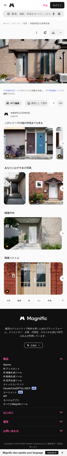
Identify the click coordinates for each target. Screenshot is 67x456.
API (5, 396)
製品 (5, 359)
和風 (50, 300)
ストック (16, 23)
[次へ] (54, 103)
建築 (19, 300)
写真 (25, 23)
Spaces (7, 364)
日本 (9, 300)
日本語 (33, 345)
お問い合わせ (11, 431)
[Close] (62, 453)
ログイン (57, 5)
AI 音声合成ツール (12, 380)
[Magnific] (33, 319)
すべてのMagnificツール (15, 404)
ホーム (6, 23)
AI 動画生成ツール (12, 376)
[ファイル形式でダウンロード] (60, 32)
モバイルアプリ (11, 400)
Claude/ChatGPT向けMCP (19, 388)
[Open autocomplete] (7, 14)
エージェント (12, 392)
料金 (45, 5)
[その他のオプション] (36, 32)
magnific (14, 116)
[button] (33, 345)
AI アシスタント (11, 368)
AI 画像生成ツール (12, 90)
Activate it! (51, 452)
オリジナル (22, 43)
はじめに (8, 412)
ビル (39, 300)
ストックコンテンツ (13, 384)
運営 (5, 421)
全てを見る (37, 122)
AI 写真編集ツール (54, 90)
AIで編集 (15, 103)
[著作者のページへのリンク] (6, 114)
